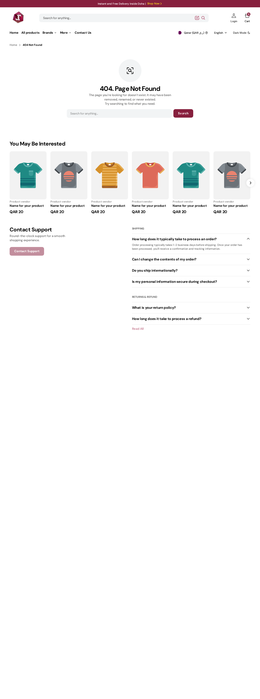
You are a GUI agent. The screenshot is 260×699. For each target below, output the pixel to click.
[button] (234, 18)
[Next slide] (250, 183)
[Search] (203, 18)
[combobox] (124, 18)
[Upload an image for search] (197, 18)
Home (13, 45)
